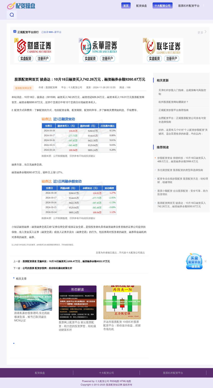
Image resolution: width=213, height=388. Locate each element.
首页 (126, 5)
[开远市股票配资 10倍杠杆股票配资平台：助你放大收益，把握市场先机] (122, 302)
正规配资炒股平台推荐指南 (174, 110)
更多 (201, 32)
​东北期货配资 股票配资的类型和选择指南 (180, 170)
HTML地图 (125, 381)
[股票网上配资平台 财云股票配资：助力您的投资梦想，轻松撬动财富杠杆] (78, 302)
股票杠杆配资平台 (189, 5)
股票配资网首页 (23, 88)
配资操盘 (141, 5)
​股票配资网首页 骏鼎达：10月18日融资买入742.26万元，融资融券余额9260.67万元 (181, 204)
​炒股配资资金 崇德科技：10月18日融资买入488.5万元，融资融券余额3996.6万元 (181, 159)
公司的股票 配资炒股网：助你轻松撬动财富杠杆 (47, 268)
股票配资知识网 (114, 384)
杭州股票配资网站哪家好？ (174, 101)
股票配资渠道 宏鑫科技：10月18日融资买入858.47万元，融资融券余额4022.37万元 (66, 261)
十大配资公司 (163, 5)
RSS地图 (114, 381)
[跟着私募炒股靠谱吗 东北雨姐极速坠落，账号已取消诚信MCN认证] (33, 297)
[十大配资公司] (21, 5)
